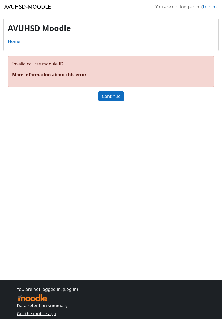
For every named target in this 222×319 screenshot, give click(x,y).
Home (14, 41)
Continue (111, 96)
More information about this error (49, 75)
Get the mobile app (36, 314)
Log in (209, 7)
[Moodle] (32, 298)
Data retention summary (42, 306)
